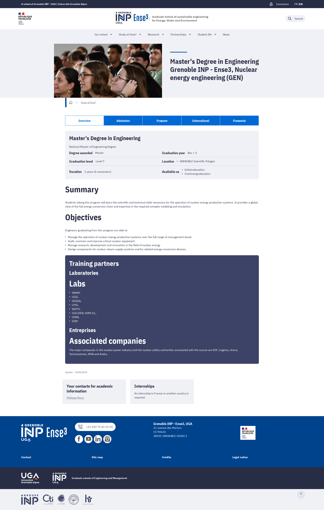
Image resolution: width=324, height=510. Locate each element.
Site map (97, 457)
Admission (123, 120)
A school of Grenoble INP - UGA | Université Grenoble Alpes (54, 4)
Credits (166, 457)
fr (296, 4)
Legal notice (240, 457)
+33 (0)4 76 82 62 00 (99, 426)
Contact (26, 457)
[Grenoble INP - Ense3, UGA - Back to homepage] (132, 18)
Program (162, 120)
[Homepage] (71, 102)
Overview (84, 120)
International (200, 120)
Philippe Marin (75, 397)
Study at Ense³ (88, 102)
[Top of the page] (302, 495)
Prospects (239, 120)
